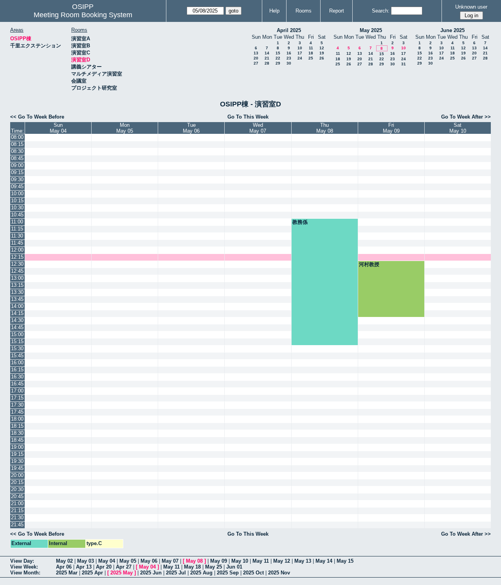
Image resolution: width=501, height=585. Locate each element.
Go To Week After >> (466, 117)
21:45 (17, 524)
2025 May (121, 573)
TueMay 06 (191, 128)
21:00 (17, 503)
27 (256, 63)
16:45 (17, 384)
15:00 (17, 334)
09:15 (17, 172)
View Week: (24, 567)
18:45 (17, 440)
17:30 (17, 405)
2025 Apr (92, 573)
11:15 (17, 229)
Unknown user (471, 7)
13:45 (17, 299)
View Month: (25, 573)
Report (336, 11)
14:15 (17, 313)
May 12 (281, 561)
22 (278, 58)
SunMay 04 (58, 128)
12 (321, 48)
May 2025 (371, 30)
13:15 (17, 285)
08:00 (17, 137)
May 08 (194, 561)
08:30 (17, 151)
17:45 (17, 412)
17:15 (17, 398)
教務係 (300, 222)
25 (310, 58)
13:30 (17, 292)
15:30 (17, 348)
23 (289, 58)
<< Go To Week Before (37, 117)
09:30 (17, 179)
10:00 (17, 193)
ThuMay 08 (324, 128)
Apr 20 (104, 567)
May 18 (192, 567)
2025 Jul (176, 573)
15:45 (17, 355)
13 (256, 53)
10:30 (17, 208)
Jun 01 (234, 567)
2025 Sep (228, 573)
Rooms (304, 11)
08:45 (17, 158)
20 (256, 58)
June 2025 (452, 30)
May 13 (302, 561)
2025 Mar (66, 573)
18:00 (17, 419)
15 (278, 53)
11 (311, 48)
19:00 (17, 447)
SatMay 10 (457, 128)
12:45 (17, 271)
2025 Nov (279, 573)
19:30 (17, 461)
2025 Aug (201, 573)
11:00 (17, 222)
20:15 (17, 482)
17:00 (17, 391)
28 (267, 63)
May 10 (239, 561)
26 (321, 58)
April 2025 (289, 30)
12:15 (17, 257)
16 (289, 53)
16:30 (17, 377)
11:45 (17, 243)
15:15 (17, 341)
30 (289, 63)
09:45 (17, 186)
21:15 (17, 510)
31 (403, 64)
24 (299, 58)
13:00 (17, 278)
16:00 (17, 362)
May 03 (85, 561)
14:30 (17, 320)
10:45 (17, 215)
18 (310, 53)
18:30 (17, 433)
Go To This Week (248, 117)
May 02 (64, 561)
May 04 (106, 561)
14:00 (17, 306)
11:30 (17, 236)
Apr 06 (64, 567)
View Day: (22, 561)
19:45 (17, 468)
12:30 (17, 264)
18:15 (17, 426)
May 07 (170, 561)
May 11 (260, 561)
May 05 (127, 561)
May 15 (345, 561)
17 (299, 53)
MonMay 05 (124, 128)
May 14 (323, 561)
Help (274, 11)
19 (321, 53)
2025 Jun (151, 573)
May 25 (213, 567)
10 (299, 48)
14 (267, 53)
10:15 (17, 200)
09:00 (17, 165)
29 (278, 63)
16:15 (17, 370)
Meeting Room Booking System (83, 15)
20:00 (17, 475)
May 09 (218, 561)
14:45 (17, 327)
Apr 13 (84, 567)
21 (267, 58)
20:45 (17, 496)
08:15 (17, 144)
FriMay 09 (391, 128)
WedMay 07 (257, 128)
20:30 (17, 489)
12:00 (17, 250)
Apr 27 (124, 567)
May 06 (149, 561)
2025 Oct (253, 573)
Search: (380, 11)
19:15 (17, 454)
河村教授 (369, 264)
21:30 (17, 517)
